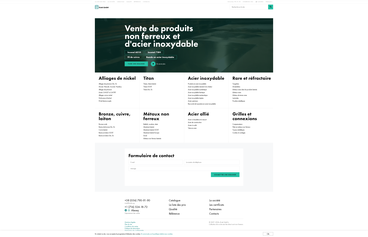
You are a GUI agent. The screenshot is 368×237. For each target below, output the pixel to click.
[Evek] (101, 7)
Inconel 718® (154, 52)
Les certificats (216, 204)
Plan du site (128, 224)
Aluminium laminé (148, 127)
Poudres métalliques (238, 101)
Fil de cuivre (133, 57)
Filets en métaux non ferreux (241, 127)
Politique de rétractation (132, 228)
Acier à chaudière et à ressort (197, 120)
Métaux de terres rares (239, 95)
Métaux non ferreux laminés (152, 138)
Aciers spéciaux (193, 101)
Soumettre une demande (225, 175)
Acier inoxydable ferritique (196, 92)
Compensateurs (237, 124)
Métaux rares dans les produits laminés (244, 90)
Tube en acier (192, 128)
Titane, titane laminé (149, 84)
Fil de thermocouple (105, 101)
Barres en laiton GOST (106, 133)
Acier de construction (195, 122)
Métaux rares (236, 92)
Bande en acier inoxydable (160, 57)
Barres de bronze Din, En (107, 127)
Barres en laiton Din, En (106, 136)
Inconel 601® (134, 52)
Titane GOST (147, 87)
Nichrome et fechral (105, 98)
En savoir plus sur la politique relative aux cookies (156, 234)
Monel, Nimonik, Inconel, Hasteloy (110, 87)
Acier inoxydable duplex (196, 98)
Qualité (129, 1)
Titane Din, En (147, 90)
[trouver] (270, 7)
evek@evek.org (248, 1)
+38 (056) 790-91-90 (234, 1)
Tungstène (235, 84)
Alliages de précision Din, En (108, 84)
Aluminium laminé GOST (151, 130)
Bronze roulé (103, 124)
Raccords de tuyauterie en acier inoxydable (202, 104)
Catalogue (120, 1)
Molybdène (236, 87)
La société (111, 1)
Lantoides (235, 98)
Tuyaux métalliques (238, 130)
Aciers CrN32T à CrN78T (107, 92)
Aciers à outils (192, 125)
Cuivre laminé (103, 130)
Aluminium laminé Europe (151, 133)
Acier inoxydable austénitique (197, 90)
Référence (137, 1)
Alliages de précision (105, 90)
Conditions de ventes (131, 226)
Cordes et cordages (238, 133)
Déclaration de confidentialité (134, 231)
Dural (145, 136)
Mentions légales (130, 222)
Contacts (146, 1)
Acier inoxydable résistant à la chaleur (200, 87)
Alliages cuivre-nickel (105, 95)
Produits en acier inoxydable (197, 84)
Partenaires (215, 209)
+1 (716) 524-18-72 (136, 207)
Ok (268, 233)
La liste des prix (100, 1)
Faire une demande (136, 64)
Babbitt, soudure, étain (150, 124)
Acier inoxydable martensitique (197, 95)
